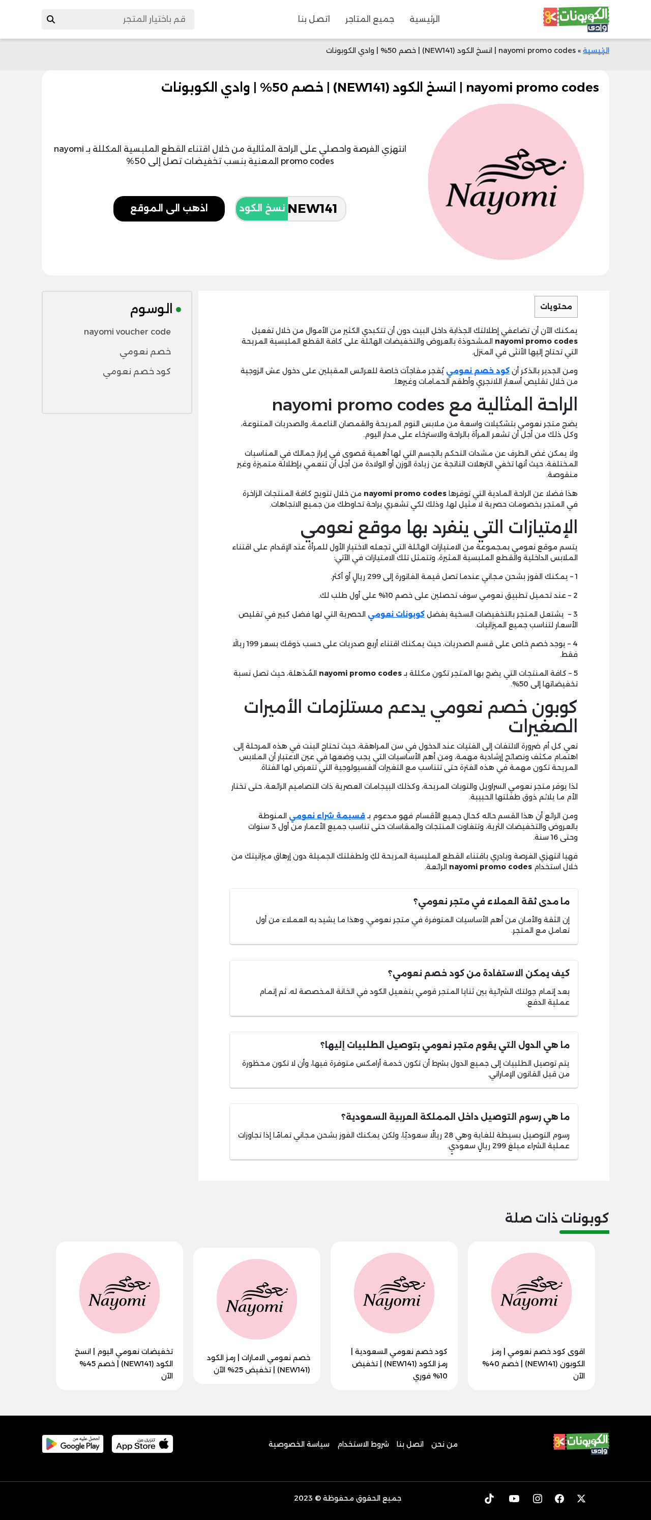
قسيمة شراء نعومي (327, 815)
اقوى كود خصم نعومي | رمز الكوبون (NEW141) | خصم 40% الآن (533, 1363)
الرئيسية (424, 19)
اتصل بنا (314, 19)
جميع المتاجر (369, 19)
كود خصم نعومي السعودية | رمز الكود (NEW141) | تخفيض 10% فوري (399, 1363)
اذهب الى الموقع (169, 208)
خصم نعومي (145, 351)
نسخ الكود (262, 208)
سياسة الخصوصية (299, 1444)
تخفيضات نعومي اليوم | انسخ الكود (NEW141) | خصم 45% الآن (124, 1363)
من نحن (444, 1444)
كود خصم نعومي (478, 370)
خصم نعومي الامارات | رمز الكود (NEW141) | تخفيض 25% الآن (258, 1363)
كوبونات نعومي (396, 614)
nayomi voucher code (127, 332)
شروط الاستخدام (363, 1444)
